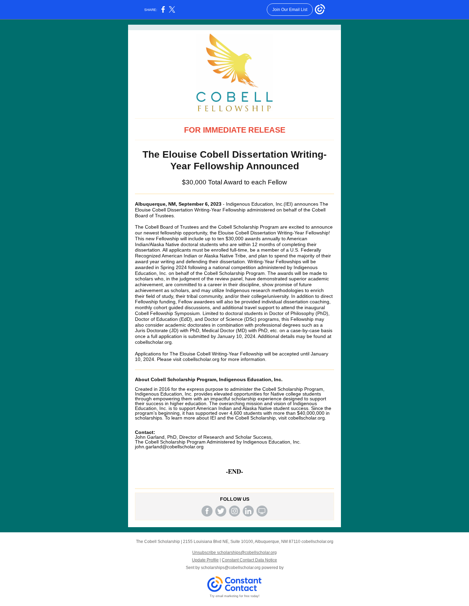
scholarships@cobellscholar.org (231, 567)
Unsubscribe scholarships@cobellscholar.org (234, 552)
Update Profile (205, 560)
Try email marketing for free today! (235, 596)
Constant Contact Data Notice (249, 560)
